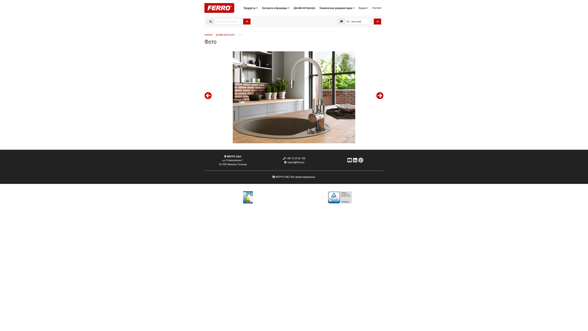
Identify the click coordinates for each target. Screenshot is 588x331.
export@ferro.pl (295, 162)
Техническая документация (336, 8)
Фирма (362, 8)
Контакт (377, 8)
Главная (208, 35)
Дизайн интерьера (304, 8)
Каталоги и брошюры (275, 8)
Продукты (250, 8)
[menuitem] (251, 8)
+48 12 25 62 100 (295, 158)
